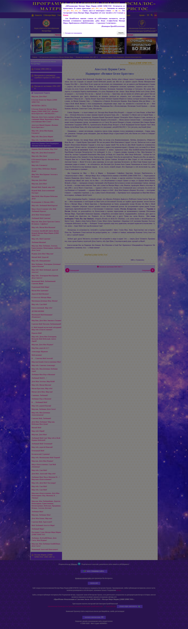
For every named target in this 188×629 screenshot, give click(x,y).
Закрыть (120, 33)
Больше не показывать (73, 33)
